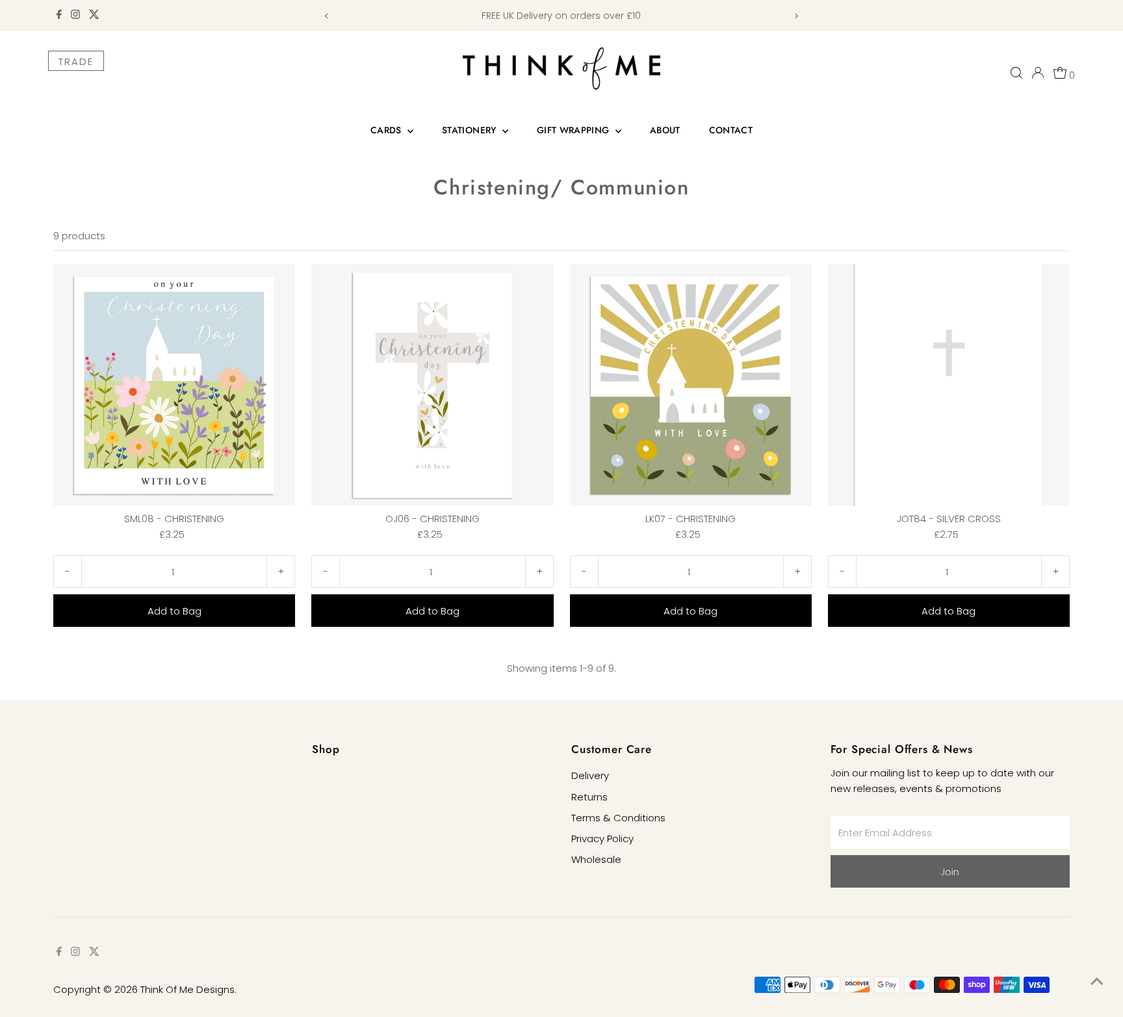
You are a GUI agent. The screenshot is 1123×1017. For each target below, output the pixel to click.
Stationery (470, 130)
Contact (731, 130)
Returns (589, 797)
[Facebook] (59, 15)
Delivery (590, 775)
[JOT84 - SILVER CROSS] (949, 385)
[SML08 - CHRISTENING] (174, 385)
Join (949, 871)
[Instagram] (75, 15)
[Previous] (326, 16)
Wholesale (596, 859)
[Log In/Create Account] (1038, 73)
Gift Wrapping (574, 130)
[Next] (796, 16)
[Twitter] (94, 15)
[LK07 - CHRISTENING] (691, 385)
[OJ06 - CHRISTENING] (432, 385)
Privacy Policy (602, 838)
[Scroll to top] (1097, 981)
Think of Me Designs (187, 989)
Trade (76, 61)
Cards (387, 130)
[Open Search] (1016, 73)
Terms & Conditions (618, 818)
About (665, 130)
